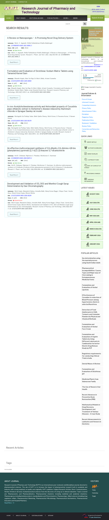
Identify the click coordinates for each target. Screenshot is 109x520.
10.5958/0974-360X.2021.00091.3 (21, 45)
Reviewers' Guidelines (89, 123)
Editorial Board (36, 18)
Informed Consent (88, 102)
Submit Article (97, 18)
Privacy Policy (86, 108)
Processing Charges (93, 173)
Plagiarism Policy (87, 117)
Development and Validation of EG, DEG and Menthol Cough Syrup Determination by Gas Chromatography (38, 184)
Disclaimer (85, 114)
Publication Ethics (88, 120)
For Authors (52, 18)
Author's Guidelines (94, 148)
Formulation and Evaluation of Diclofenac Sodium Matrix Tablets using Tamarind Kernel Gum (40, 72)
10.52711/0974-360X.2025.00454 (21, 81)
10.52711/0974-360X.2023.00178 (21, 121)
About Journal (11, 2)
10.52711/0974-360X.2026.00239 (21, 195)
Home (8, 18)
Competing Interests (89, 105)
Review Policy (86, 126)
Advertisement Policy (89, 111)
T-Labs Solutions (95, 517)
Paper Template (92, 154)
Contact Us (22, 2)
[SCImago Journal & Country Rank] (92, 88)
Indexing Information (89, 180)
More (65, 18)
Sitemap (50, 515)
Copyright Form (93, 160)
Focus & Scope (87, 99)
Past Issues (20, 18)
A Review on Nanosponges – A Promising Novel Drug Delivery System (40, 38)
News (75, 18)
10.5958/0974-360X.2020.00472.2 (21, 158)
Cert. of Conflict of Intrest (92, 166)
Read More (13, 62)
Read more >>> (98, 64)
